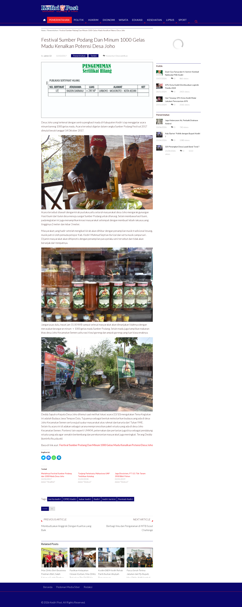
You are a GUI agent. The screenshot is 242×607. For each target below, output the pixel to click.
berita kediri (54, 499)
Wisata (123, 19)
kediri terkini (109, 499)
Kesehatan (154, 19)
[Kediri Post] (60, 8)
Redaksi (88, 587)
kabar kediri (85, 499)
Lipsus (170, 19)
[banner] (97, 89)
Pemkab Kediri (125, 499)
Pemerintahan (59, 19)
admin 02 (48, 56)
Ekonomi (109, 19)
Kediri (97, 499)
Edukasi (137, 19)
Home (43, 30)
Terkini (93, 56)
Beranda (44, 20)
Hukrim (93, 19)
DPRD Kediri (69, 499)
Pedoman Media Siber (68, 587)
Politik (79, 19)
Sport (183, 19)
